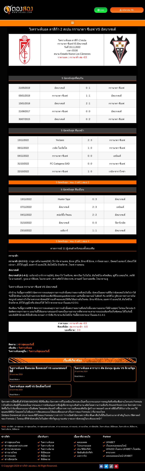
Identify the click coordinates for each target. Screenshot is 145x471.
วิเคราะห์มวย (6, 429)
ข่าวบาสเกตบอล (62, 427)
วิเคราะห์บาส (124, 427)
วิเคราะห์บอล (104, 427)
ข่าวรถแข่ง (73, 427)
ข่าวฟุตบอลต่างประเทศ (46, 427)
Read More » (15, 379)
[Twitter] (106, 466)
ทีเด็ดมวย (16, 429)
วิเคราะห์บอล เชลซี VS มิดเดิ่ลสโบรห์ (30, 386)
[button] (72, 22)
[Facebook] (101, 466)
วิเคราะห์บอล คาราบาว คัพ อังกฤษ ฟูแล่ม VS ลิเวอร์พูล (104, 368)
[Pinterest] (116, 466)
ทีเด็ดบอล (114, 427)
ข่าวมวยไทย (83, 427)
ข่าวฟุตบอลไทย (30, 427)
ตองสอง (32, 466)
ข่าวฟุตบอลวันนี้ (26, 344)
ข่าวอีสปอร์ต (93, 427)
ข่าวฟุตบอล (19, 427)
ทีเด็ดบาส (133, 427)
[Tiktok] (111, 466)
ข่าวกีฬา (10, 427)
